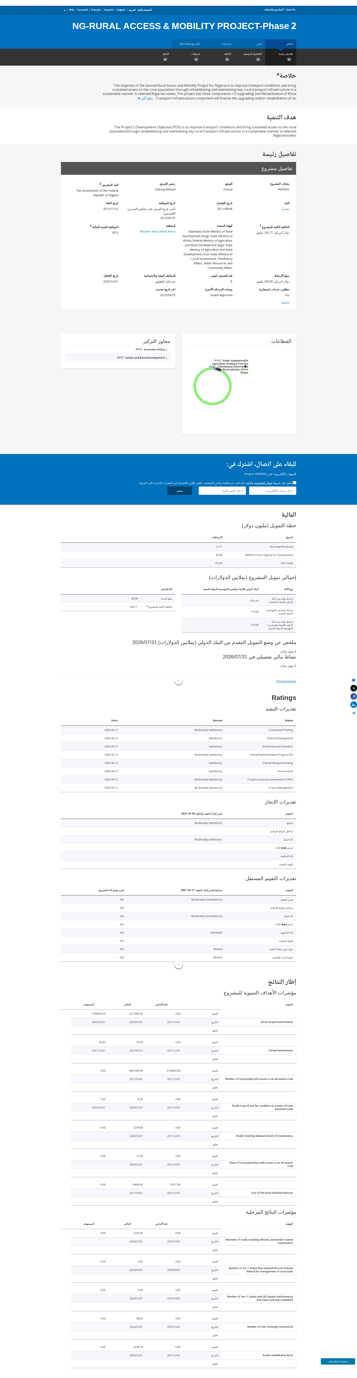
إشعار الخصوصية (263, 483)
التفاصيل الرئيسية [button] (253, 54)
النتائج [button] (166, 54)
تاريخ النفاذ (112, 203)
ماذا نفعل (290, 9)
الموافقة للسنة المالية (104, 226)
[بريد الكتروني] (353, 680)
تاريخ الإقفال (111, 276)
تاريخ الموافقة (167, 203)
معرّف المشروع (279, 184)
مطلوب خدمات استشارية (274, 289)
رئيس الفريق (167, 184)
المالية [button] (227, 54)
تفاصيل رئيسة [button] (286, 54)
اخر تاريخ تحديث (165, 289)
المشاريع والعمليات (274, 9)
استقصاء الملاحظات (338, 1361)
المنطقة (170, 226)
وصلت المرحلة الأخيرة (218, 289)
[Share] (353, 696)
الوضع (228, 184)
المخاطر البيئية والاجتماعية (159, 276)
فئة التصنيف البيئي (221, 276)
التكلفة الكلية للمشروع (274, 226)
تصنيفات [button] (195, 54)
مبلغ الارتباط (282, 276)
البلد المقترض (108, 184)
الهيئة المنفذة (224, 226)
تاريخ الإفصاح (224, 203)
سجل (179, 491)
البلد (286, 203)
